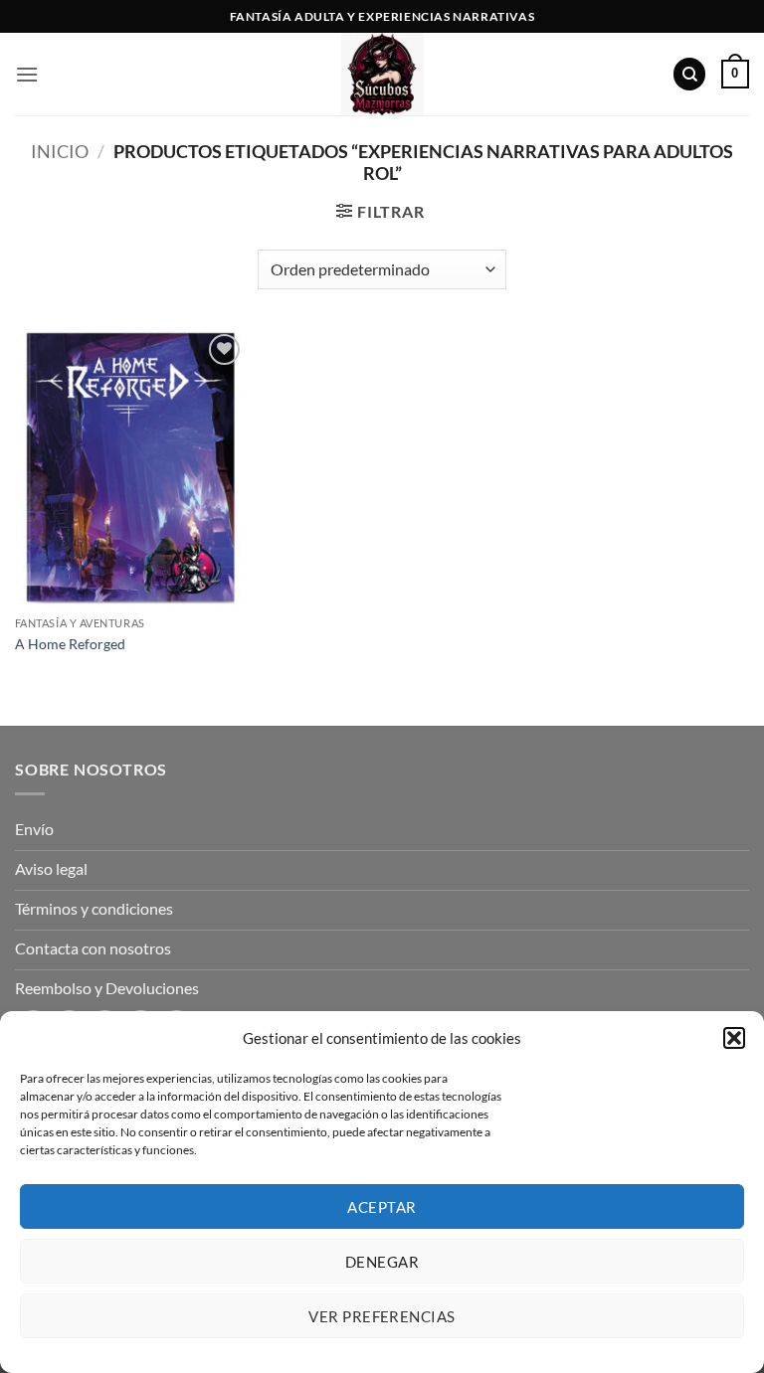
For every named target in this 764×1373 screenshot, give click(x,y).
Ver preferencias (381, 1316)
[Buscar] (689, 74)
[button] (734, 1038)
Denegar (382, 1262)
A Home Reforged (70, 643)
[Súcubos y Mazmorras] (382, 74)
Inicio (60, 151)
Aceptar (381, 1207)
